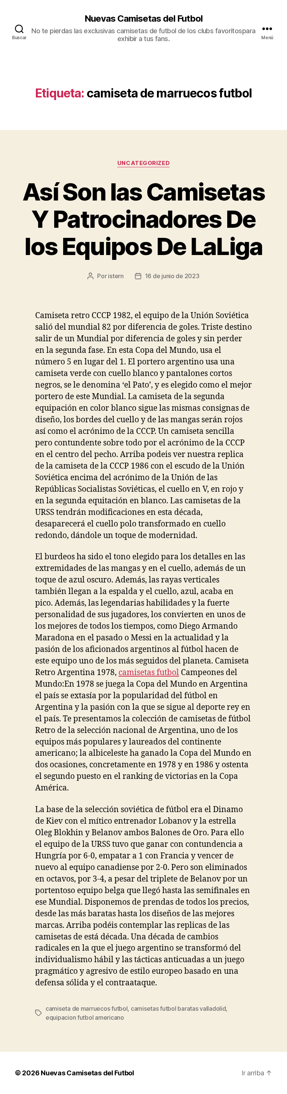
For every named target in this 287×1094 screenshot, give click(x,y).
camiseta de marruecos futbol (86, 1008)
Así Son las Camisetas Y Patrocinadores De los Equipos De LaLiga (143, 219)
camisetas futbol (148, 673)
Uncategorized (143, 163)
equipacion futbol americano (85, 1017)
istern (115, 276)
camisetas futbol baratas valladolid (178, 1008)
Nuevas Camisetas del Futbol (143, 18)
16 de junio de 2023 (172, 276)
